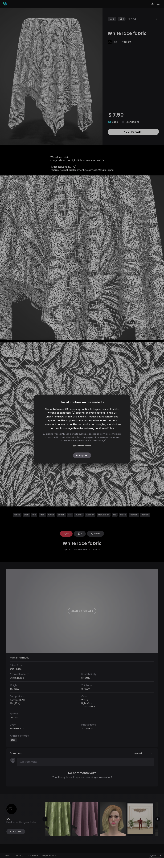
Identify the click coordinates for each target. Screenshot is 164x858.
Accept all (82, 455)
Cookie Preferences (83, 446)
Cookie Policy (106, 428)
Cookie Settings (97, 440)
